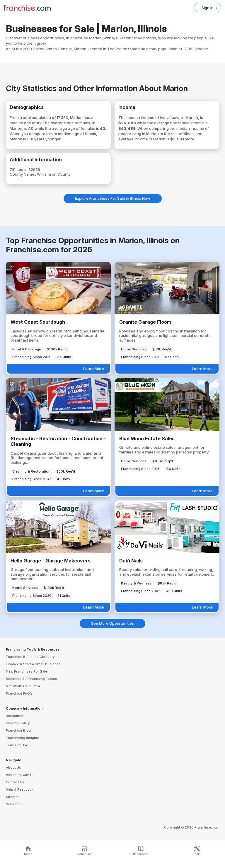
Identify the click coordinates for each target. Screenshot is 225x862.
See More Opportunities (112, 623)
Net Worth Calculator (23, 686)
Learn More (93, 368)
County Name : (23, 174)
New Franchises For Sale (26, 671)
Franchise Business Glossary (30, 657)
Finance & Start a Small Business (33, 664)
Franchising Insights (22, 738)
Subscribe (14, 804)
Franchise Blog (18, 730)
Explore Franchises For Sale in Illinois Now (112, 198)
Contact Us (15, 782)
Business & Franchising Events (31, 679)
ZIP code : (19, 169)
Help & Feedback (19, 789)
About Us (13, 767)
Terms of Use (17, 745)
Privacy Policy (18, 723)
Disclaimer (14, 716)
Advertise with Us (20, 775)
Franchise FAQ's (19, 693)
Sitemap (13, 797)
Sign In (208, 7)
